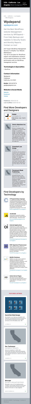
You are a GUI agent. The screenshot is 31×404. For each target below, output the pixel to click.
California (12, 2)
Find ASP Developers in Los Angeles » (18, 282)
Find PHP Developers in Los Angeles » (18, 253)
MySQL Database (15, 257)
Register (25, 4)
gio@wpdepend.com (10, 85)
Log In (24, 3)
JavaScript (13, 213)
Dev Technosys (10, 346)
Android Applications (16, 225)
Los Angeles (17, 16)
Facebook (7, 94)
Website (6, 92)
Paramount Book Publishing (17, 171)
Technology (16, 400)
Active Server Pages (15, 276)
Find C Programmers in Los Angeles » (18, 209)
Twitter (6, 96)
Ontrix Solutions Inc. (19, 124)
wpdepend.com (11, 25)
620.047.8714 (13, 83)
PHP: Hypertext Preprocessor (18, 245)
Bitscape (8, 380)
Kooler (14, 114)
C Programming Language (17, 199)
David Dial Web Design (12, 315)
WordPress (7, 69)
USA (6, 2)
